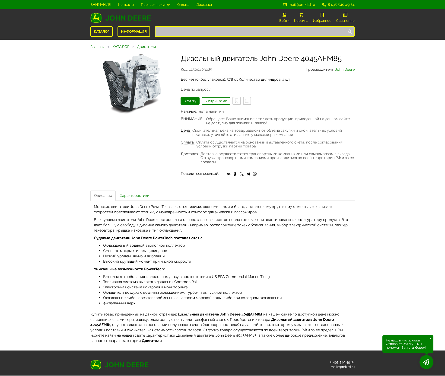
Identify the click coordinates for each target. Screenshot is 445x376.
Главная (97, 47)
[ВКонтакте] (229, 174)
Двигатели (146, 47)
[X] (242, 174)
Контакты (126, 5)
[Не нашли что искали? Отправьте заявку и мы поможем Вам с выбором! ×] (426, 362)
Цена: (186, 130)
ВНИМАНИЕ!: (192, 119)
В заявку (190, 101)
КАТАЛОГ (101, 31)
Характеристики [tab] (134, 195)
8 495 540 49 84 (341, 4)
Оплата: (187, 142)
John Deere (345, 69)
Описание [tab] (103, 195)
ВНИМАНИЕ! (100, 5)
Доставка (204, 5)
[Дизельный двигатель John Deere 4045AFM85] (132, 84)
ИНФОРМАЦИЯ (134, 31)
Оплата (183, 5)
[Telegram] (248, 174)
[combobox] (255, 31)
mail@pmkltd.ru (302, 4)
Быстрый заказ (216, 101)
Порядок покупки (155, 5)
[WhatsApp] (254, 174)
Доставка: (190, 154)
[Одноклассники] (235, 174)
